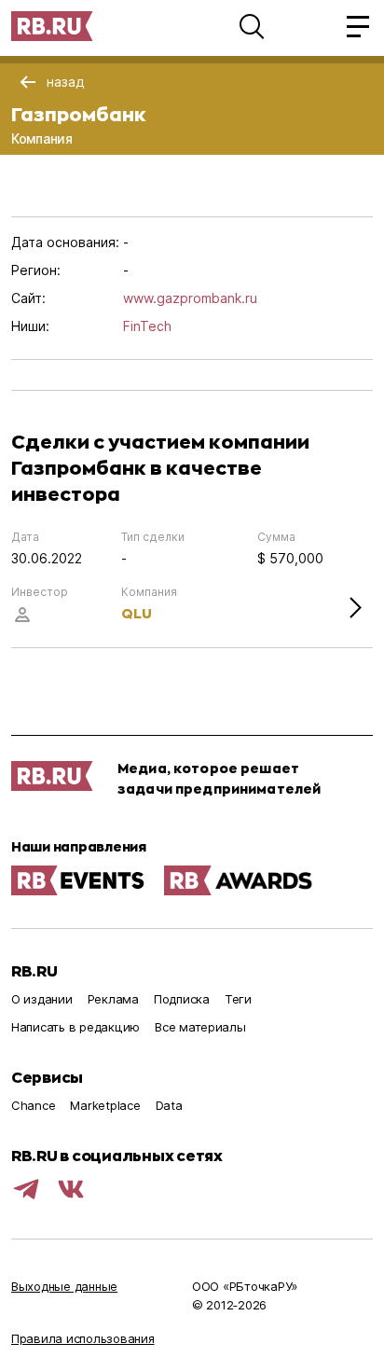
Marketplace (105, 1105)
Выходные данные (64, 1286)
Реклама (113, 998)
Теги (238, 998)
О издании (42, 998)
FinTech (147, 326)
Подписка (182, 998)
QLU (136, 613)
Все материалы (200, 1026)
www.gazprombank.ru (190, 298)
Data (169, 1105)
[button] (252, 26)
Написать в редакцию (75, 1026)
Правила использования (83, 1338)
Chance (33, 1105)
